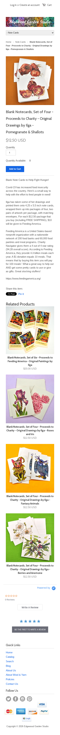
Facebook (15, 699)
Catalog (10, 656)
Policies (10, 679)
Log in (13, 5)
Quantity (10, 147)
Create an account (30, 5)
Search (10, 661)
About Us (11, 670)
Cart (49, 5)
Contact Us (12, 683)
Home (9, 652)
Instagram (22, 699)
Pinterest (29, 699)
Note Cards (20, 42)
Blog (8, 665)
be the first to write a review (30, 629)
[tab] (30, 607)
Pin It (21, 294)
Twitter (8, 699)
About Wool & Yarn (16, 674)
